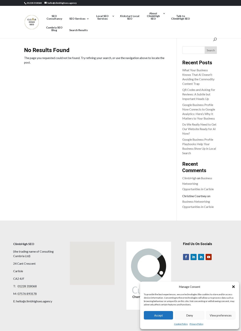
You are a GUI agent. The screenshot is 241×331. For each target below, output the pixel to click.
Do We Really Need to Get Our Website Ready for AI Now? (199, 129)
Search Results (78, 30)
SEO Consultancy (54, 17)
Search (211, 50)
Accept (158, 315)
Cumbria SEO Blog (54, 29)
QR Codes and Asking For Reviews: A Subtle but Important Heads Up (198, 94)
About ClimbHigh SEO (153, 16)
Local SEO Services (102, 17)
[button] (233, 287)
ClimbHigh (189, 178)
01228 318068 (27, 286)
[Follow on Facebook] (186, 257)
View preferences (221, 315)
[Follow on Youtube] (209, 257)
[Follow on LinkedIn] (194, 257)
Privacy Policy (196, 324)
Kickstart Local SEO (129, 17)
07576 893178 (27, 293)
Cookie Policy (181, 324)
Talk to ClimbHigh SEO (180, 17)
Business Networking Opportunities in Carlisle (198, 183)
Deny (189, 315)
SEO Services (77, 18)
